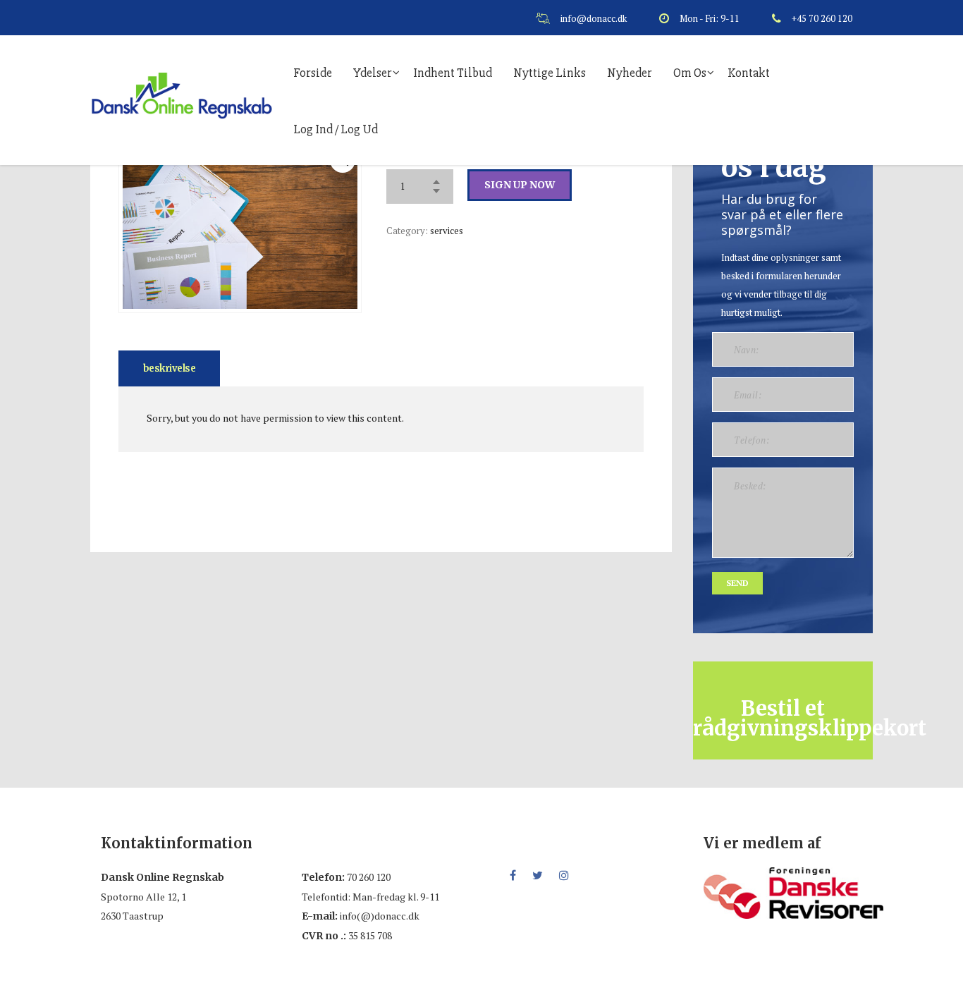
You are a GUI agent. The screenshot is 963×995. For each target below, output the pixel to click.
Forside (312, 72)
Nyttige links (549, 72)
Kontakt (749, 72)
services (446, 230)
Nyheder (629, 72)
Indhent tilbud (452, 72)
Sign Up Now (519, 184)
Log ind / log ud (335, 129)
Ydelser (372, 72)
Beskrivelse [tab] (169, 368)
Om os (689, 72)
